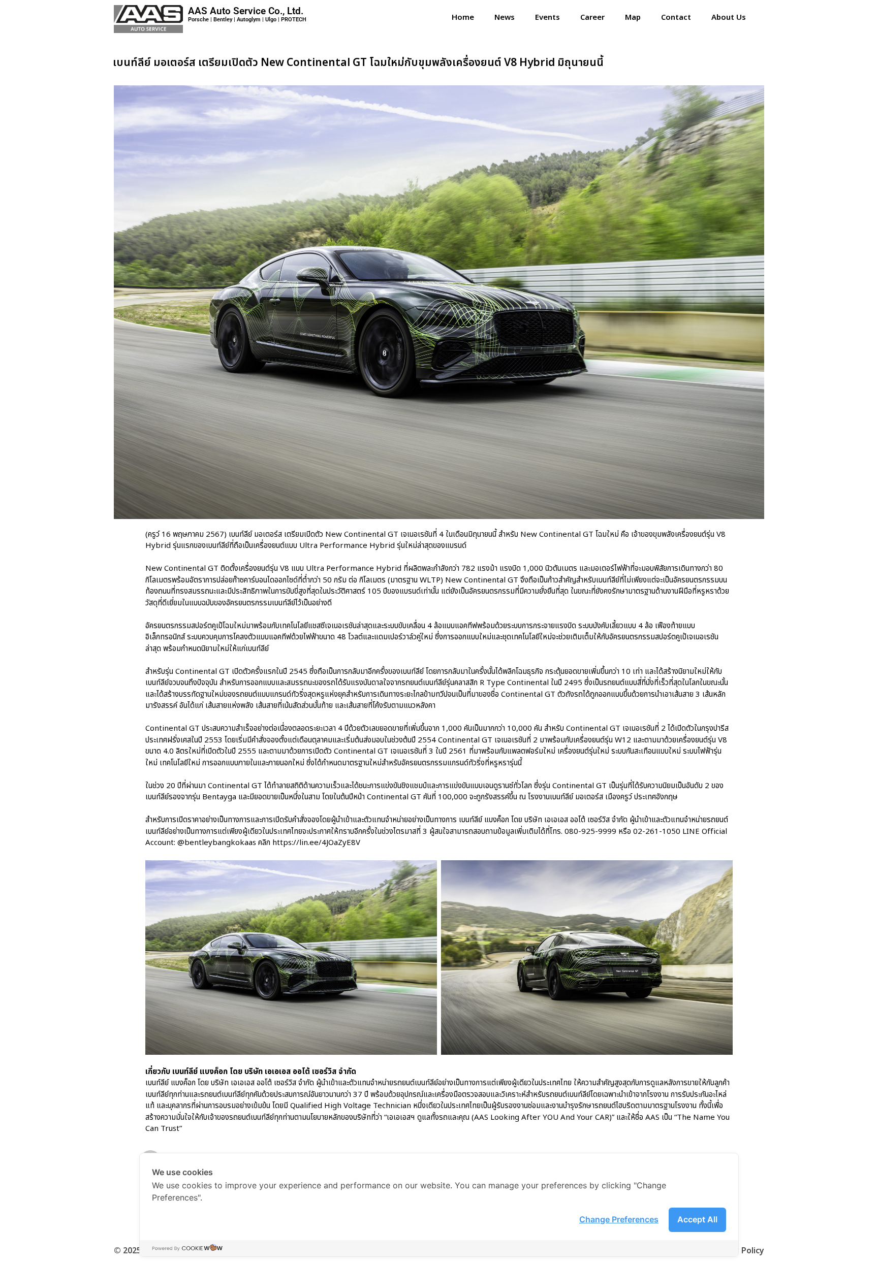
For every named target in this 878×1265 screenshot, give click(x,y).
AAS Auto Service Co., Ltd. (245, 11)
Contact (676, 17)
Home (463, 17)
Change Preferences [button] (618, 1219)
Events (547, 17)
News (504, 17)
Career (592, 17)
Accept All (697, 1219)
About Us (728, 17)
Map (633, 17)
